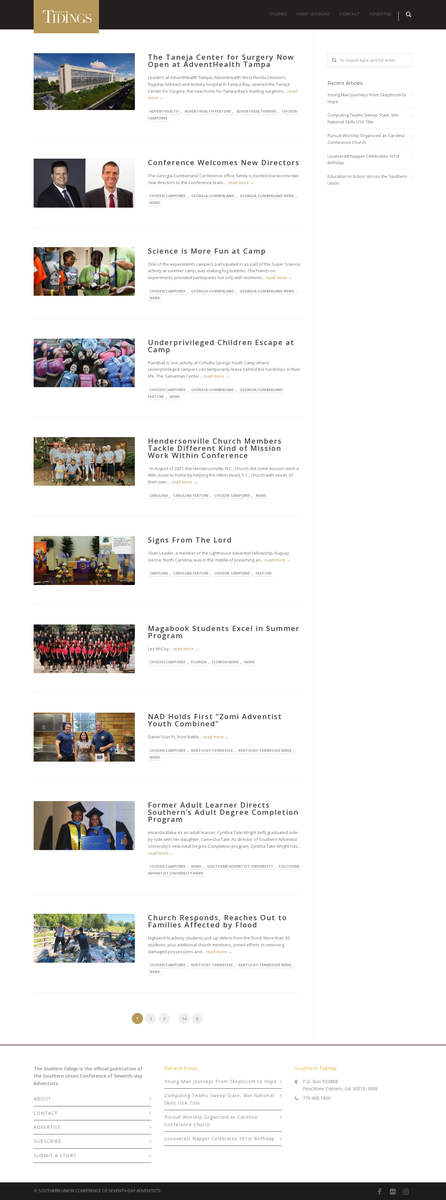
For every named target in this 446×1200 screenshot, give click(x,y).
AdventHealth (164, 111)
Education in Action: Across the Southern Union (367, 179)
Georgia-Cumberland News (267, 195)
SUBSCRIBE (47, 1141)
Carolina (159, 495)
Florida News (225, 661)
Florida (198, 661)
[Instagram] (405, 1191)
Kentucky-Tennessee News (265, 750)
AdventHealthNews (256, 111)
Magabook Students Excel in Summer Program (224, 631)
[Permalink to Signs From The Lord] (84, 560)
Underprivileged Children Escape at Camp (221, 345)
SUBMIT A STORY (55, 1155)
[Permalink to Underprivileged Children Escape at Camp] (84, 363)
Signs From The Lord (190, 540)
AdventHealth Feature (207, 111)
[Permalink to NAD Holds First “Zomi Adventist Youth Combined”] (84, 737)
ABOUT (42, 1099)
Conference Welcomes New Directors (224, 162)
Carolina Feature (191, 495)
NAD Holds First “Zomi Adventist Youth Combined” (215, 719)
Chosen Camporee (167, 195)
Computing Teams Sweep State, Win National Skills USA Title (363, 118)
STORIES (278, 13)
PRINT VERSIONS (313, 13)
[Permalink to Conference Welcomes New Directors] (84, 183)
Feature (264, 573)
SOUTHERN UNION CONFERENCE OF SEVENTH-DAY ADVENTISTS (100, 1190)
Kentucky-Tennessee (212, 750)
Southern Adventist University (240, 866)
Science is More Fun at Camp (207, 251)
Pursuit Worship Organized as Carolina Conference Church (366, 139)
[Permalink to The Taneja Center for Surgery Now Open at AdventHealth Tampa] (84, 81)
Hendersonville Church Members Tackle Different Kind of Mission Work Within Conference (215, 448)
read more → (241, 182)
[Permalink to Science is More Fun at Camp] (84, 271)
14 (184, 1018)
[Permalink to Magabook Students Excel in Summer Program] (84, 648)
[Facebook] (379, 1191)
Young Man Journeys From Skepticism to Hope (366, 98)
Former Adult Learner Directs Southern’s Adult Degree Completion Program (223, 812)
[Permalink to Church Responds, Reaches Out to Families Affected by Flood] (84, 938)
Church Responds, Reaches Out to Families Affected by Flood (217, 920)
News (155, 202)
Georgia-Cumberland (212, 195)
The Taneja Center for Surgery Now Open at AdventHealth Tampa (221, 60)
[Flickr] (392, 1191)
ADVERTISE (380, 13)
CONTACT (349, 13)
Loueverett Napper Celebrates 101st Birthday (363, 159)
